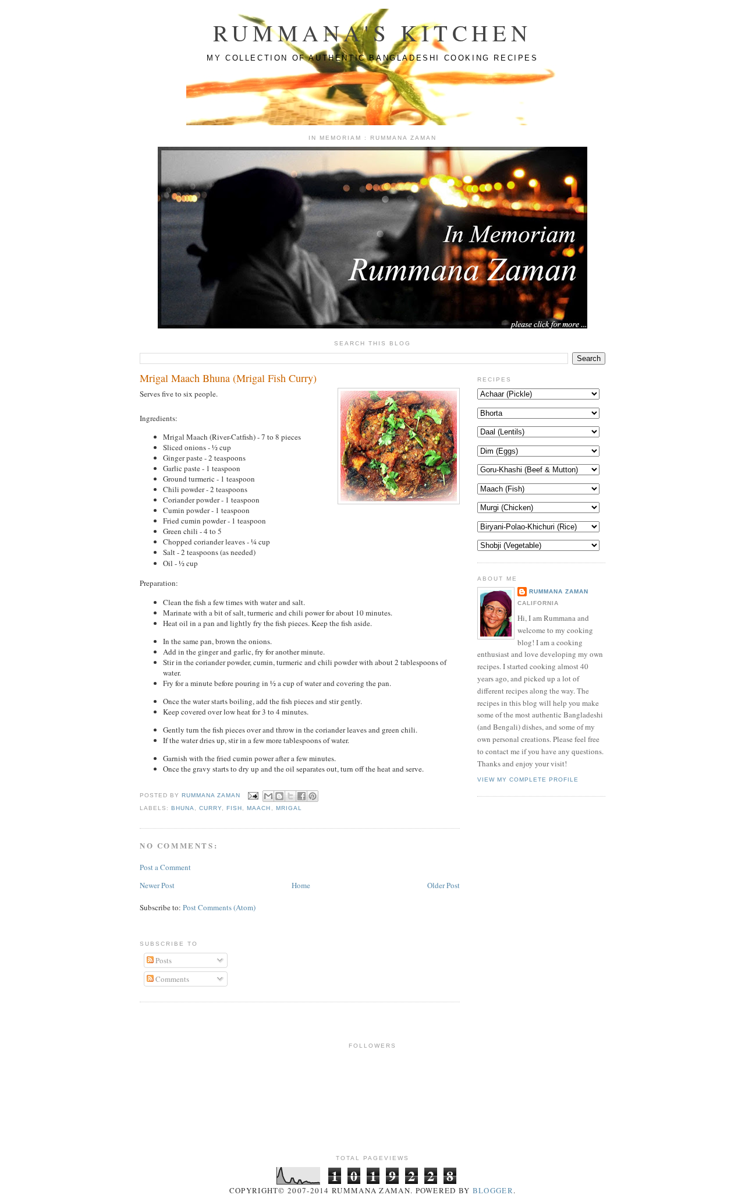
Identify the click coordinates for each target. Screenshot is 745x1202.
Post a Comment (165, 867)
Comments (171, 979)
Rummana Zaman (212, 795)
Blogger (493, 1190)
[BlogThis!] (279, 796)
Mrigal (289, 808)
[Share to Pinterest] (312, 796)
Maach (259, 808)
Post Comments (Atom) (219, 907)
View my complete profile (528, 779)
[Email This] (268, 796)
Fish (234, 808)
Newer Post (157, 885)
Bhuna (182, 808)
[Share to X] (290, 796)
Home (301, 885)
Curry (210, 808)
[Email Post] (253, 795)
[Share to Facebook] (301, 796)
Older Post (443, 885)
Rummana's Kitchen (372, 32)
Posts (163, 960)
